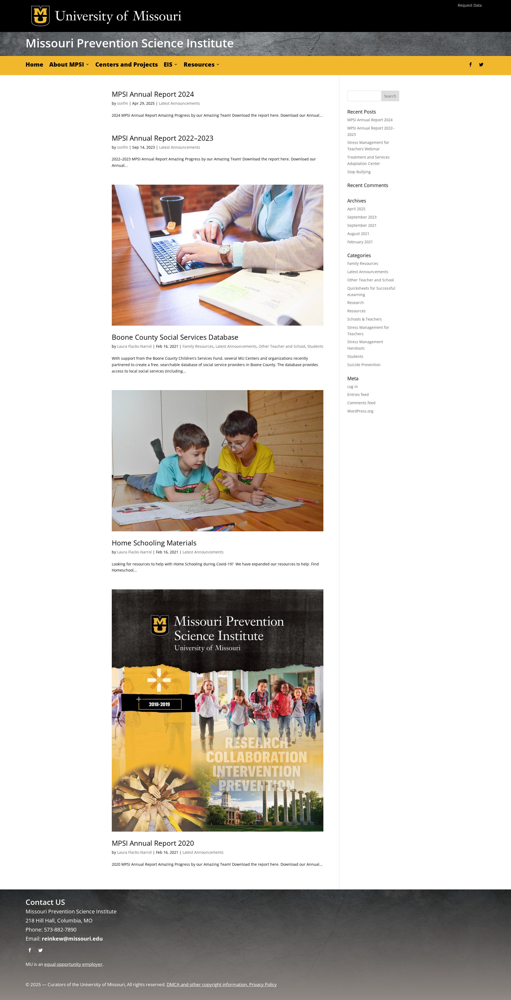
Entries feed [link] (358, 394)
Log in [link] (352, 386)
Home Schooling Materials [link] (154, 543)
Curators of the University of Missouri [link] (86, 984)
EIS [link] (168, 65)
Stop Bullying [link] (359, 171)
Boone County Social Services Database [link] (175, 337)
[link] (217, 255)
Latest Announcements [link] (179, 103)
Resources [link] (199, 65)
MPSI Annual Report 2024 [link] (153, 94)
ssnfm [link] (122, 103)
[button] (470, 64)
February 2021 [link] (360, 241)
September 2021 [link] (362, 225)
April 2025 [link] (356, 208)
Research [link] (355, 302)
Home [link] (34, 65)
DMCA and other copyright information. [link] (208, 984)
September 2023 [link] (362, 217)
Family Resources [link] (198, 346)
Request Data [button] (470, 5)
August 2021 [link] (358, 233)
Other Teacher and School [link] (282, 346)
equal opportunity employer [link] (73, 964)
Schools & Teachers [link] (364, 319)
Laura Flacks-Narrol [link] (134, 346)
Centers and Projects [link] (126, 65)
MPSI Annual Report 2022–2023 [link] (162, 138)
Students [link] (315, 346)
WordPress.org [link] (360, 411)
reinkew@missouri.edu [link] (72, 938)
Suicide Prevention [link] (364, 364)
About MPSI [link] (66, 65)
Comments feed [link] (361, 402)
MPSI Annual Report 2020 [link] (153, 843)
